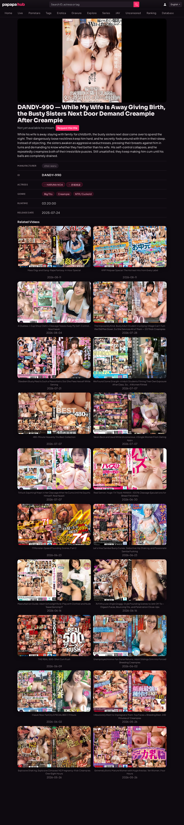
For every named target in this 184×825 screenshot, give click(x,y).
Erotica (61, 13)
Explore (92, 13)
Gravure (77, 13)
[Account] (164, 4)
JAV (118, 13)
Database (168, 13)
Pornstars (34, 13)
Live (20, 13)
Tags (48, 13)
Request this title (67, 127)
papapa (13, 4)
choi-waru (50, 165)
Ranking (151, 13)
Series (106, 13)
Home (8, 13)
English (174, 4)
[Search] (136, 4)
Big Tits (48, 193)
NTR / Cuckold (83, 193)
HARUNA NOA (55, 184)
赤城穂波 (75, 184)
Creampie (64, 193)
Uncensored (133, 13)
